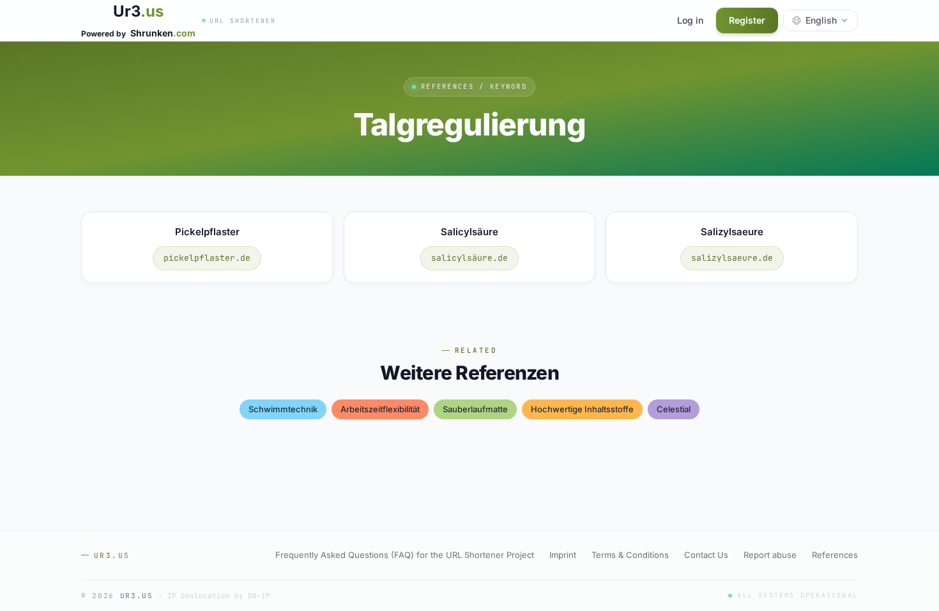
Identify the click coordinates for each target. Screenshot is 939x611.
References (835, 555)
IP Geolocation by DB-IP (218, 595)
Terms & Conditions (630, 555)
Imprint (562, 555)
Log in (690, 20)
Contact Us (706, 555)
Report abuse (770, 555)
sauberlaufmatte (475, 409)
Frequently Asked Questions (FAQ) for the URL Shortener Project (404, 555)
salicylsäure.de (469, 257)
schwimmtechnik (282, 409)
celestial (674, 409)
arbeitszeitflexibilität (380, 409)
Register (747, 20)
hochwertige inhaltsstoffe (582, 409)
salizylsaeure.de (732, 257)
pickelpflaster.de (207, 257)
